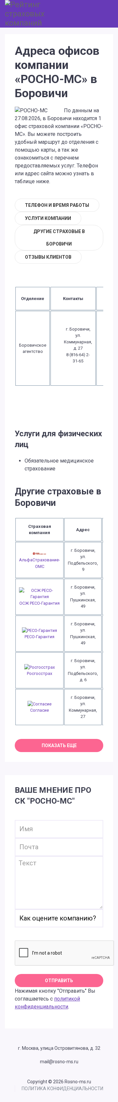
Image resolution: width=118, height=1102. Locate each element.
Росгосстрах (39, 673)
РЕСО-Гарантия (39, 636)
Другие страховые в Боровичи (59, 238)
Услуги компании (48, 218)
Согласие (39, 710)
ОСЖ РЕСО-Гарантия (39, 603)
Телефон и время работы (57, 205)
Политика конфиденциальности (62, 1088)
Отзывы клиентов (48, 257)
